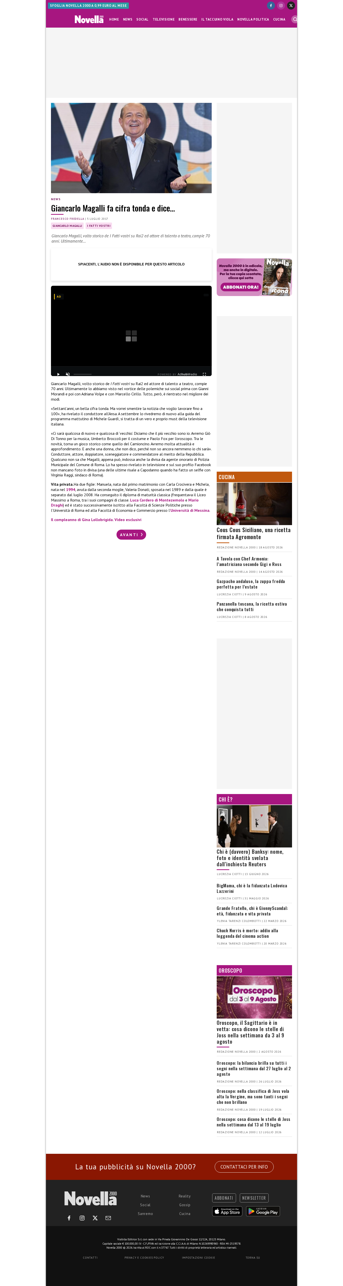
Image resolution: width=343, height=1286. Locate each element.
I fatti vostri (98, 226)
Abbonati (224, 1198)
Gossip (185, 1204)
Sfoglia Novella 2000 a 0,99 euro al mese (88, 6)
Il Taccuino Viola (217, 19)
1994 (70, 489)
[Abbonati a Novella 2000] (254, 277)
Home (114, 19)
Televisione (164, 19)
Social (142, 19)
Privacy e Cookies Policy (144, 1257)
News (128, 19)
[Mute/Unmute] (68, 374)
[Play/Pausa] (58, 374)
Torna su (253, 1257)
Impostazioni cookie (198, 1257)
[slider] (83, 374)
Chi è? (226, 799)
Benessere (188, 19)
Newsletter (254, 1198)
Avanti (130, 534)
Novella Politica (253, 19)
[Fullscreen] (204, 374)
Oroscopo (230, 970)
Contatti (90, 1257)
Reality (185, 1196)
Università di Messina (189, 510)
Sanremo (145, 1213)
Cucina (279, 19)
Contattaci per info (244, 1167)
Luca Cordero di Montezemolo (157, 500)
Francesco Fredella (67, 219)
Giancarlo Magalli (67, 226)
